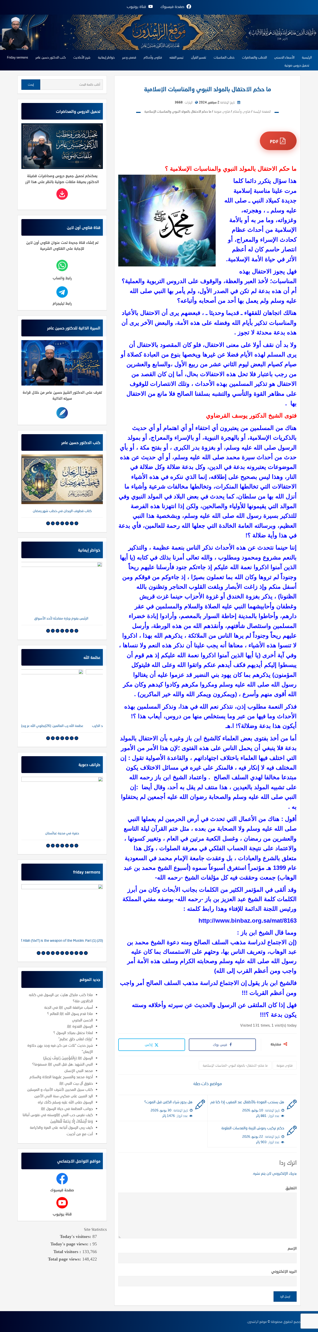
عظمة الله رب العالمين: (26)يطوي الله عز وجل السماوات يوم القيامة (62, 725)
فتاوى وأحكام (153, 57)
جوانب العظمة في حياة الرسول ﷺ (67, 1108)
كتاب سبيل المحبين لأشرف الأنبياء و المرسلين (60, 1089)
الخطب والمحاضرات (254, 57)
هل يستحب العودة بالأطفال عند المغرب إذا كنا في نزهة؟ (247, 1102)
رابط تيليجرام (62, 303)
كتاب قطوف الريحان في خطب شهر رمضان (62, 511)
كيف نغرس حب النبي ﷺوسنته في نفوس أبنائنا (58, 1114)
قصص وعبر (129, 57)
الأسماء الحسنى (284, 57)
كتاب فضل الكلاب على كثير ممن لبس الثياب (62, 833)
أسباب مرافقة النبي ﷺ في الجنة (68, 1007)
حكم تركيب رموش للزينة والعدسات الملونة (252, 1128)
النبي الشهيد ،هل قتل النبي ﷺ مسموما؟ (62, 1064)
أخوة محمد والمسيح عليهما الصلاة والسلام (61, 1076)
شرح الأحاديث (81, 57)
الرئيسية (307, 57)
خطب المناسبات (224, 57)
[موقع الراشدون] (159, 31)
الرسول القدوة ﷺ (80, 1026)
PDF (275, 141)
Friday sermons (17, 57)
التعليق (291, 1188)
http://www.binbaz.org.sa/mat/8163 (248, 920)
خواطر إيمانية (106, 57)
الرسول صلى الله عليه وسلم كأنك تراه (65, 1102)
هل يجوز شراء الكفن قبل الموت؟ (168, 1102)
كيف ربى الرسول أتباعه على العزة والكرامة (61, 1127)
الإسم (292, 1248)
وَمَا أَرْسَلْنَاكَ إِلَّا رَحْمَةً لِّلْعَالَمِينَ (71, 1121)
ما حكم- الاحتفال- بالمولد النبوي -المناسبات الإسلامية (235, 1065)
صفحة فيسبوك (62, 1190)
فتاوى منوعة (285, 1065)
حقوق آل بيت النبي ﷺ (76, 1083)
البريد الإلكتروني (284, 1271)
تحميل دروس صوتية (296, 65)
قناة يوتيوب (62, 1214)
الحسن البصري (82, 1020)
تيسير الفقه (176, 57)
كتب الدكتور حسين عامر (51, 57)
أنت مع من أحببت (80, 1134)
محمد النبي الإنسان (78, 1070)
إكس (149, 1044)
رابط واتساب (62, 278)
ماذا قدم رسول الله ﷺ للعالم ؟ (70, 1013)
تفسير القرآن (198, 57)
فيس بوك (220, 1044)
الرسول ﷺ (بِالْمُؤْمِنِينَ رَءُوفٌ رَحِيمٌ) (68, 1058)
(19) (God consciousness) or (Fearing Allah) (62, 940)
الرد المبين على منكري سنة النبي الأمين (63, 1096)
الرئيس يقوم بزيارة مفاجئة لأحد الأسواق (62, 618)
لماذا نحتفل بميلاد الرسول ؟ (73, 1032)
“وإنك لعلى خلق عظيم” (75, 1039)
